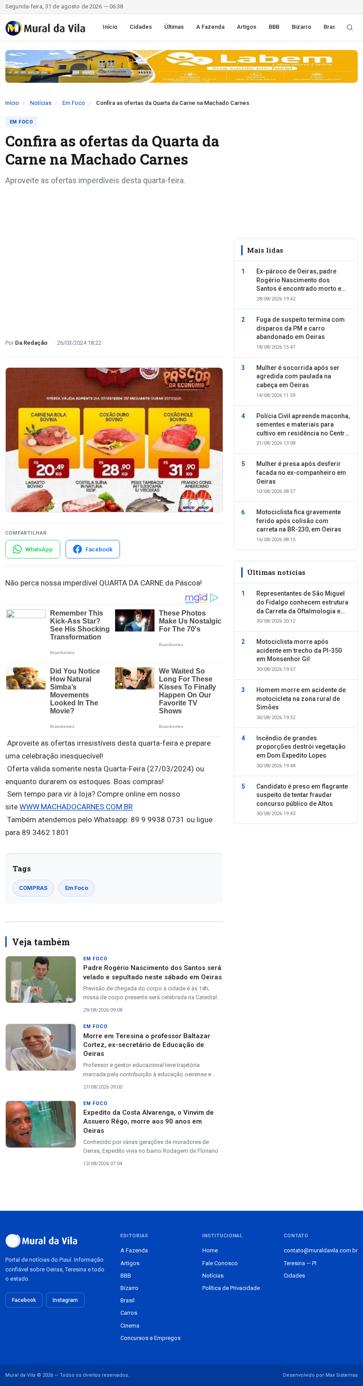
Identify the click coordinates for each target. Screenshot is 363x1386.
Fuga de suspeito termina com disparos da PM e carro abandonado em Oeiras (300, 328)
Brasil (331, 26)
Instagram (65, 1300)
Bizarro (301, 26)
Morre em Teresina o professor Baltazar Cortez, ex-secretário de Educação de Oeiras (146, 1045)
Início (110, 26)
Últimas (174, 26)
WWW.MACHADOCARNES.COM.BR (76, 806)
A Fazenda (210, 26)
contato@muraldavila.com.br (321, 1250)
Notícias (40, 103)
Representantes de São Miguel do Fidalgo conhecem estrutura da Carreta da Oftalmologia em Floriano (302, 603)
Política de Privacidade (231, 1288)
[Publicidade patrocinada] (181, 66)
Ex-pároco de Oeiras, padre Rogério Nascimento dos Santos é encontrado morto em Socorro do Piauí (301, 280)
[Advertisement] (114, 259)
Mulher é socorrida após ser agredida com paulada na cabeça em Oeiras (298, 376)
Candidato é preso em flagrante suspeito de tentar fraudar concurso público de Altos (302, 795)
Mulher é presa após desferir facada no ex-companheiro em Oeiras (301, 472)
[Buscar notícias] (350, 27)
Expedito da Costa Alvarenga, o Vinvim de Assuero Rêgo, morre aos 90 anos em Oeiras (148, 1122)
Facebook (24, 1300)
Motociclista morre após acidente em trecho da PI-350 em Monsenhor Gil (299, 650)
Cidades (141, 26)
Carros (128, 1312)
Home (210, 1250)
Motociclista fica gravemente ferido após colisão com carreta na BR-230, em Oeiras (298, 520)
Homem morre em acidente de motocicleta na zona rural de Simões (301, 698)
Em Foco (73, 103)
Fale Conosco (220, 1263)
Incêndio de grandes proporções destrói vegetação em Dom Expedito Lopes (301, 747)
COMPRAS (33, 888)
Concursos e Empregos (150, 1338)
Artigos (246, 26)
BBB (274, 26)
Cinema (129, 1325)
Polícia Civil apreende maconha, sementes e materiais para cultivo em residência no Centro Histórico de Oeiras (303, 425)
